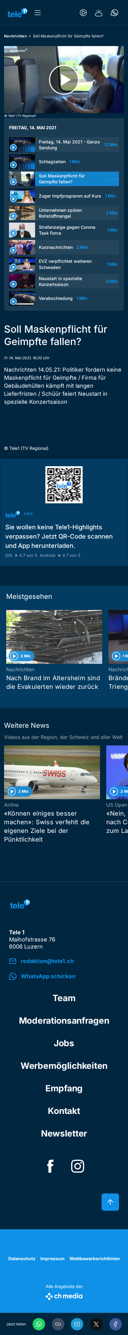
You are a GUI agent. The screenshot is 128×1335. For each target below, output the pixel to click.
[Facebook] (115, 1324)
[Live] (83, 13)
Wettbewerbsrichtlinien (95, 1258)
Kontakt (64, 1111)
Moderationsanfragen (64, 1020)
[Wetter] (98, 13)
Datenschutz (21, 1258)
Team (64, 998)
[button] (58, 1324)
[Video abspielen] (64, 79)
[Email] (77, 1324)
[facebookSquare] (50, 1166)
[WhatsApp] (39, 1324)
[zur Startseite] (17, 12)
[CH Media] (64, 1295)
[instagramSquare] (77, 1166)
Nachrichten (15, 36)
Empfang (64, 1088)
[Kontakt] (114, 13)
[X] (96, 1324)
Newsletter (64, 1133)
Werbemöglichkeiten (64, 1065)
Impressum (52, 1258)
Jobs (64, 1043)
